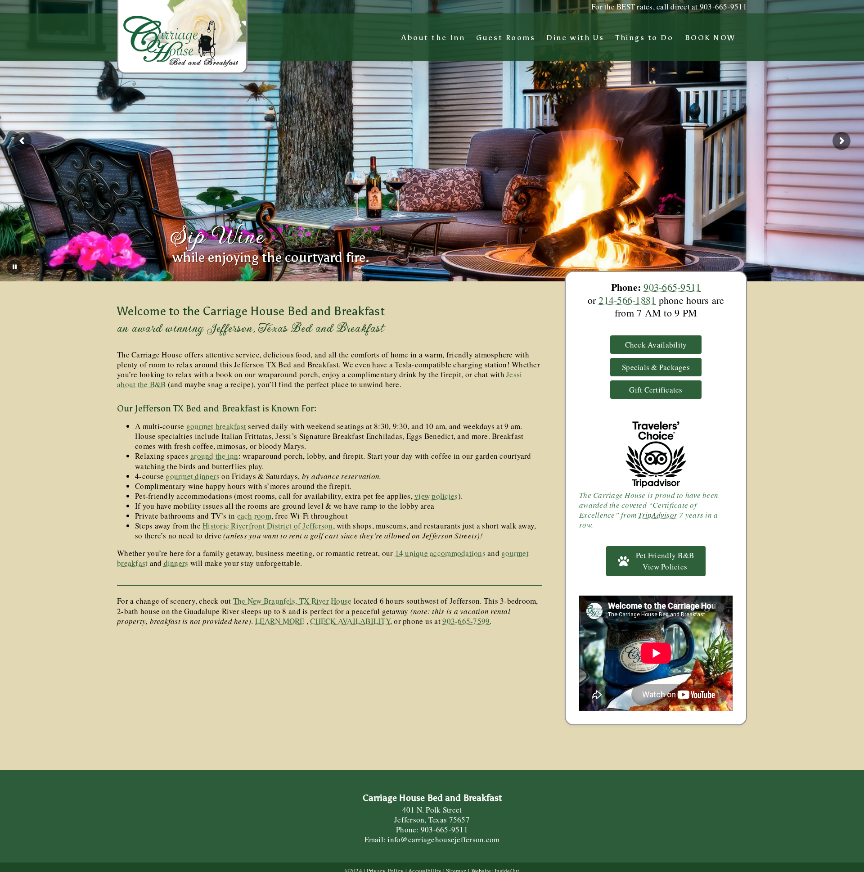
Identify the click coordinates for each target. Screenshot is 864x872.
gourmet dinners (193, 476)
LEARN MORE (280, 621)
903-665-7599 (466, 621)
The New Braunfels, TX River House (292, 601)
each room (254, 516)
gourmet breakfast (216, 426)
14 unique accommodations (440, 553)
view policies (436, 496)
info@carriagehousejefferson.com (443, 839)
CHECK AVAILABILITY (350, 621)
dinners (176, 563)
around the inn (214, 456)
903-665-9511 (672, 287)
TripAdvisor (657, 515)
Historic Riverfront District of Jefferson (267, 525)
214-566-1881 (627, 300)
